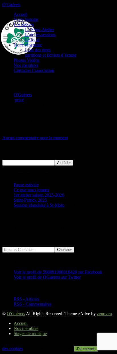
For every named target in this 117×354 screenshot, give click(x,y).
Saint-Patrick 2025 (30, 200)
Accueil (21, 14)
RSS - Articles (26, 299)
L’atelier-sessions (40, 34)
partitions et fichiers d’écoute (50, 55)
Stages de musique (30, 333)
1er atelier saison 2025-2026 (39, 195)
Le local (32, 39)
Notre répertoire (28, 44)
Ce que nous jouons (31, 189)
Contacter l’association (34, 70)
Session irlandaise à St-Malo (39, 205)
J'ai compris (86, 349)
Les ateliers (24, 24)
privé (19, 99)
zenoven (104, 313)
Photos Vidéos (26, 60)
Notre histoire (26, 19)
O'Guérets (11, 4)
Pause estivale (26, 184)
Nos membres (26, 65)
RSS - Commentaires (32, 304)
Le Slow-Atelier (39, 29)
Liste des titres (38, 50)
